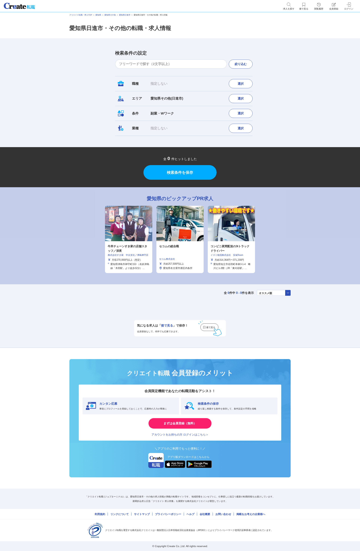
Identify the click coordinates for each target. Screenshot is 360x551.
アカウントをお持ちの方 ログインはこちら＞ (180, 434)
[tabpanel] (180, 239)
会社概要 (205, 514)
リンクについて (119, 514)
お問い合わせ (223, 514)
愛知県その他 (110, 15)
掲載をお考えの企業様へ (250, 514)
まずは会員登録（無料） (180, 423)
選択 (241, 83)
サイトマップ (142, 514)
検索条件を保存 (180, 172)
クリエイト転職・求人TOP (80, 15)
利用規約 (100, 514)
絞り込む (241, 64)
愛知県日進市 (124, 15)
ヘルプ (190, 514)
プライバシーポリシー (168, 514)
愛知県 (98, 15)
